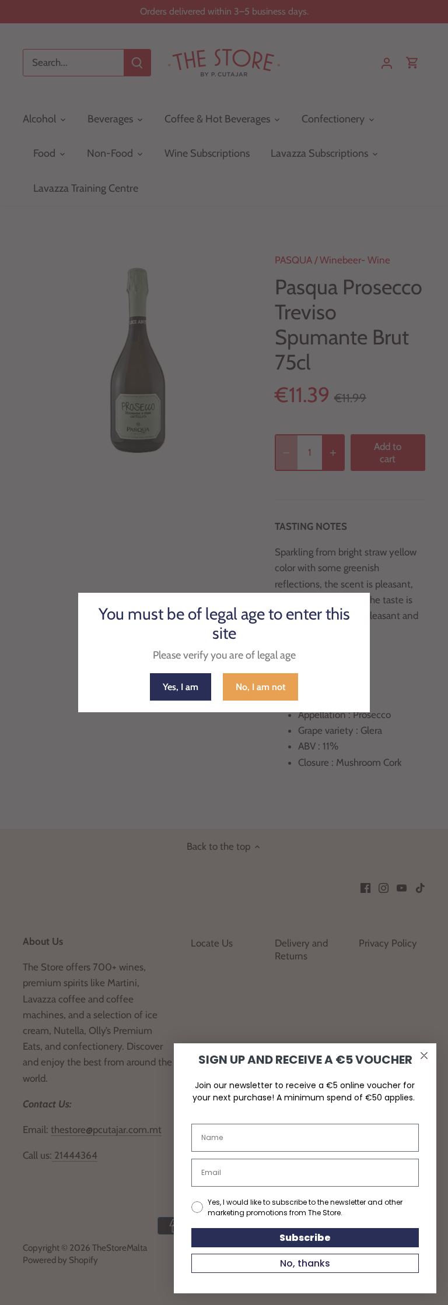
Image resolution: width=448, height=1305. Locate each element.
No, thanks (305, 1263)
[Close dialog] (424, 1055)
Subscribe (305, 1237)
